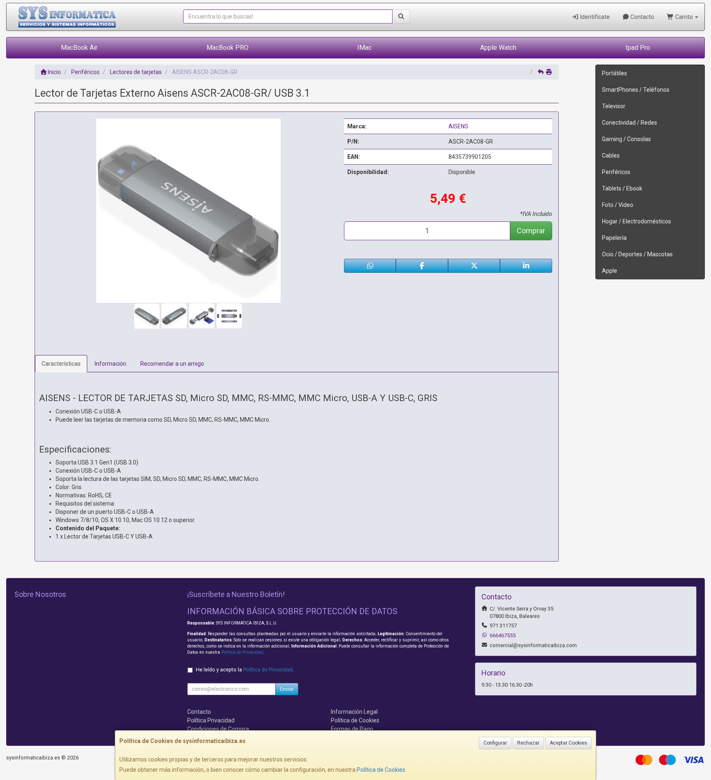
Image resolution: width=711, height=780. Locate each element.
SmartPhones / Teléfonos (635, 89)
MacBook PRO (228, 47)
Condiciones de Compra (218, 729)
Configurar (495, 743)
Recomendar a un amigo (172, 363)
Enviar (287, 689)
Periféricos (616, 172)
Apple (609, 270)
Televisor (613, 106)
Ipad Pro (637, 47)
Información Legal (354, 711)
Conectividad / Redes (629, 122)
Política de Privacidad (242, 652)
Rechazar (528, 743)
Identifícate (594, 17)
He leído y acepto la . (245, 669)
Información (110, 363)
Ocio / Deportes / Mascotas (637, 254)
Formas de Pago (352, 729)
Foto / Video (617, 205)
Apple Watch (498, 47)
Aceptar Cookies (568, 743)
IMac (364, 47)
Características (61, 363)
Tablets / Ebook (622, 188)
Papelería (614, 237)
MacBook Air (79, 47)
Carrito (684, 17)
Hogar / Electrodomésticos (636, 221)
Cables (611, 155)
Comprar (531, 230)
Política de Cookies (381, 769)
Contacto (641, 17)
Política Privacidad (211, 720)
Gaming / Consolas (626, 139)
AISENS (458, 126)
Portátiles (614, 73)
